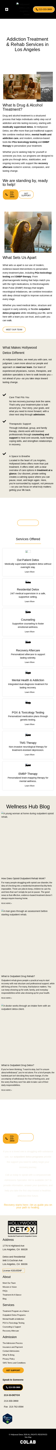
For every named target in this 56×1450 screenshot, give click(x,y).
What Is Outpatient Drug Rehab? (18, 976)
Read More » (6, 903)
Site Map (28, 1437)
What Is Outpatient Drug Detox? (17, 1065)
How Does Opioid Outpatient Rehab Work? (23, 878)
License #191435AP (12, 1270)
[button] (6, 9)
